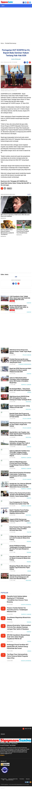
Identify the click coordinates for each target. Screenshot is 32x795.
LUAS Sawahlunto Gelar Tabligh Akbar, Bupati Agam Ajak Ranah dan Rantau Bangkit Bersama (20, 298)
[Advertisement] (16, 25)
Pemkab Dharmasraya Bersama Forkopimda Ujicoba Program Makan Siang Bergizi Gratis (20, 360)
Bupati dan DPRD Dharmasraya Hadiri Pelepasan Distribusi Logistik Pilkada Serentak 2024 (20, 370)
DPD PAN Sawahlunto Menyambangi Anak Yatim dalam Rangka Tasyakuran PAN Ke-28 (18, 637)
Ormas (29, 571)
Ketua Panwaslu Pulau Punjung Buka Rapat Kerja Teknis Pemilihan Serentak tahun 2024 (20, 528)
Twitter (27, 782)
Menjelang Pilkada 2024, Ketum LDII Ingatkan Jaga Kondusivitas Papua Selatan (20, 567)
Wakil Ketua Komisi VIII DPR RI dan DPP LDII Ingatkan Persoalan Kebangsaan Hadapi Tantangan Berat (20, 398)
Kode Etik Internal (9, 779)
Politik (29, 532)
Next (9, 188)
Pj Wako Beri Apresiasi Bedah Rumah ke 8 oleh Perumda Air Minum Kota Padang (20, 538)
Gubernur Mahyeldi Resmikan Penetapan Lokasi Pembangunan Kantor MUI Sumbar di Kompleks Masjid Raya (19, 380)
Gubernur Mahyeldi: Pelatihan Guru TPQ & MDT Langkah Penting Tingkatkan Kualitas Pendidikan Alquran (20, 453)
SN (3, 5)
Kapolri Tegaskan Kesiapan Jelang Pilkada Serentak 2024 (20, 406)
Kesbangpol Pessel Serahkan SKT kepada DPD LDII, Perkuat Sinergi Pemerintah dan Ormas (17, 646)
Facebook (25, 782)
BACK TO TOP (28, 728)
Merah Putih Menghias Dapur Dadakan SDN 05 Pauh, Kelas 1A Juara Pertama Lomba (19, 307)
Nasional (28, 401)
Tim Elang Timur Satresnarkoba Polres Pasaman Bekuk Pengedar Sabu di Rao (17, 656)
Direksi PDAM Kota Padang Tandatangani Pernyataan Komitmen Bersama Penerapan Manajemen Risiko (20, 548)
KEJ (3, 779)
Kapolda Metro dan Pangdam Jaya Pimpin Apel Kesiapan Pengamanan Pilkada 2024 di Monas (20, 433)
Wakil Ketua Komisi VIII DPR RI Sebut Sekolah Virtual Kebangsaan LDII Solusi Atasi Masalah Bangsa (20, 576)
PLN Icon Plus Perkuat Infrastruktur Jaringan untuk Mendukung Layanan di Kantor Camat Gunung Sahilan (20, 494)
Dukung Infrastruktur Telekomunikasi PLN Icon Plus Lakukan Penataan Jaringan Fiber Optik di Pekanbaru (19, 627)
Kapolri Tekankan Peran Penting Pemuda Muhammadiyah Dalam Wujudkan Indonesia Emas (19, 511)
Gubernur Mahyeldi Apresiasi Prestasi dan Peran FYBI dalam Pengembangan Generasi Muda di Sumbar (19, 464)
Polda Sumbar (27, 355)
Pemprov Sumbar (26, 384)
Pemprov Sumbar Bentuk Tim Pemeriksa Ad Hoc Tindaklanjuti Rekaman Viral (17, 609)
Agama (29, 392)
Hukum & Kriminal (26, 604)
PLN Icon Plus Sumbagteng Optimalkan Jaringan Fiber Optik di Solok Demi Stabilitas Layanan (20, 443)
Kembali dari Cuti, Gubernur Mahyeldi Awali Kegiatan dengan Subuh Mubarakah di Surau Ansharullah (20, 485)
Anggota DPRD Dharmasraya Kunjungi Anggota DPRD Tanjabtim (20, 520)
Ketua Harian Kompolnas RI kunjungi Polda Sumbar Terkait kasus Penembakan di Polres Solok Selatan (20, 475)
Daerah (29, 302)
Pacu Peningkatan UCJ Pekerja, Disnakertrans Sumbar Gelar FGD (19, 503)
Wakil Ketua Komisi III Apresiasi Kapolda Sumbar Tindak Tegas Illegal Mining (20, 351)
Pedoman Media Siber (13, 778)
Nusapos (28, 778)
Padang (29, 541)
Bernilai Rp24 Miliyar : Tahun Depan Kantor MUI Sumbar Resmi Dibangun (20, 389)
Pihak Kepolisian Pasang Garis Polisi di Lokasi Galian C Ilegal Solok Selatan (20, 424)
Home (2, 43)
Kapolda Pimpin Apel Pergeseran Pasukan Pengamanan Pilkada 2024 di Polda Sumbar (20, 415)
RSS (30, 782)
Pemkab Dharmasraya (10, 43)
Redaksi (2, 755)
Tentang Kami (4, 778)
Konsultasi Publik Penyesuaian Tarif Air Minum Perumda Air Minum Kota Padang (20, 558)
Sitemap (29, 782)
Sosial (29, 641)
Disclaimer (22, 778)
